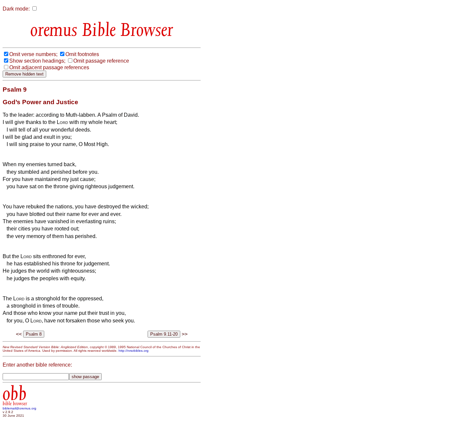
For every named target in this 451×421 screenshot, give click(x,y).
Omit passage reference (101, 61)
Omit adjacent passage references (49, 67)
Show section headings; (37, 61)
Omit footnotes (82, 54)
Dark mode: (16, 9)
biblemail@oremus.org (19, 408)
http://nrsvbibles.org (134, 350)
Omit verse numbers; (33, 54)
